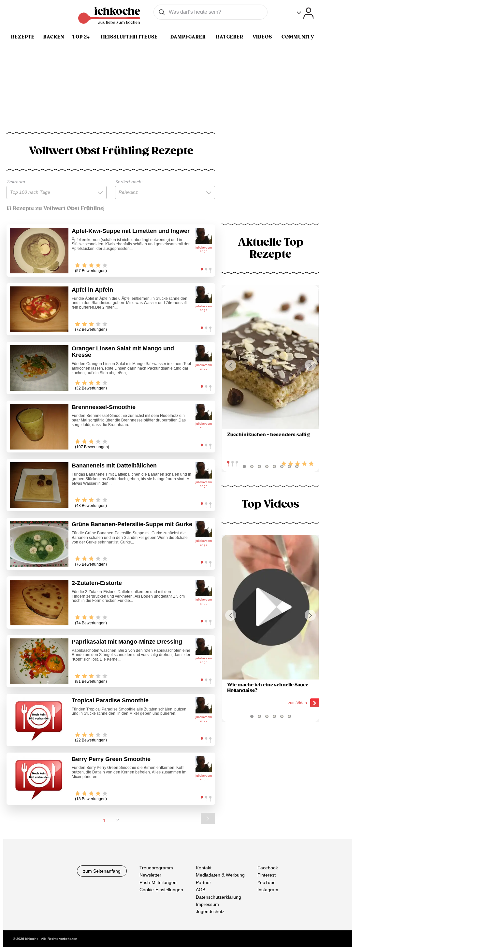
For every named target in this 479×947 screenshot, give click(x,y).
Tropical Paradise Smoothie (110, 700)
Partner (203, 882)
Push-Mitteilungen (158, 882)
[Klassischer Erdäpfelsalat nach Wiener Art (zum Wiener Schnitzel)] (270, 357)
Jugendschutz (210, 911)
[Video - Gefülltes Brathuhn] (270, 607)
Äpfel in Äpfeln (92, 289)
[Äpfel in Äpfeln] (39, 309)
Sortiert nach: (129, 181)
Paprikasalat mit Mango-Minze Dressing (127, 641)
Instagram (267, 889)
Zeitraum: (16, 181)
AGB (200, 889)
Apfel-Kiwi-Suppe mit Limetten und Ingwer (131, 231)
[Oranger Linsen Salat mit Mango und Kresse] (39, 368)
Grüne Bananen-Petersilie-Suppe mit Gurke (132, 524)
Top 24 (81, 37)
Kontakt (203, 867)
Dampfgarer (188, 37)
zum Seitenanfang (102, 871)
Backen (53, 37)
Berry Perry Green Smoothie (111, 759)
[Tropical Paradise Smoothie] (39, 720)
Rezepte (23, 37)
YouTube (266, 882)
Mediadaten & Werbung (220, 875)
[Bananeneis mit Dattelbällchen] (39, 485)
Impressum (207, 904)
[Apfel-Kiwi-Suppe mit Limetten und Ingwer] (39, 250)
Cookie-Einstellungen (161, 889)
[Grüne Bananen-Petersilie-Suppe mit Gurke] (39, 544)
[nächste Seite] (208, 818)
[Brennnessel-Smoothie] (39, 427)
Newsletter (150, 875)
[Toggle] (305, 13)
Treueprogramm (156, 867)
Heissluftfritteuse (129, 37)
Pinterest (266, 875)
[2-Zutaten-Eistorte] (39, 602)
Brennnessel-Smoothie (104, 407)
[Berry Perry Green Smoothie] (39, 779)
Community (298, 37)
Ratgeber (229, 37)
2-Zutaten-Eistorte (97, 583)
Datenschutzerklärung (218, 896)
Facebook (267, 867)
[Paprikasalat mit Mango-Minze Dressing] (39, 661)
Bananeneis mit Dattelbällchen (114, 465)
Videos (262, 37)
